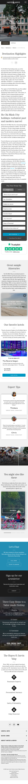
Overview (5, 43)
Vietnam (14, 47)
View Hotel (14, 375)
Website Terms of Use (14, 777)
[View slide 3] (18, 533)
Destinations (8, 47)
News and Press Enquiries (14, 771)
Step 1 (8, 189)
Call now (14, 560)
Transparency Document (14, 773)
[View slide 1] (7, 533)
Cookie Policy (14, 772)
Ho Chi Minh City (21, 47)
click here (18, 748)
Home (2, 47)
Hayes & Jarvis (13, 2)
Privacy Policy (14, 774)
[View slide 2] (14, 533)
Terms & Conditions (14, 776)
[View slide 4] (22, 533)
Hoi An (12, 168)
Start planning (14, 564)
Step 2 (20, 189)
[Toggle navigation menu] (25, 2)
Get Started (13, 234)
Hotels (13, 43)
